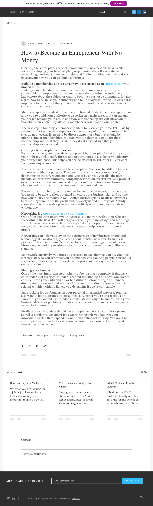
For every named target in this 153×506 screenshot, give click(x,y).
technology (59, 335)
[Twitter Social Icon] (134, 12)
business (27, 335)
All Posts (11, 23)
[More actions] (130, 43)
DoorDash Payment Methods (25, 383)
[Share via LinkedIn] (37, 345)
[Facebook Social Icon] (144, 12)
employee (42, 335)
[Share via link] (44, 345)
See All (143, 371)
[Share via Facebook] (22, 345)
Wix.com (76, 498)
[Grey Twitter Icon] (8, 498)
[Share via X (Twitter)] (30, 345)
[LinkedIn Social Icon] (139, 12)
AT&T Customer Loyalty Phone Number (76, 384)
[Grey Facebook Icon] (18, 498)
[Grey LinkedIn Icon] (13, 498)
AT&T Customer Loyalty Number (120, 384)
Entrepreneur (77, 335)
